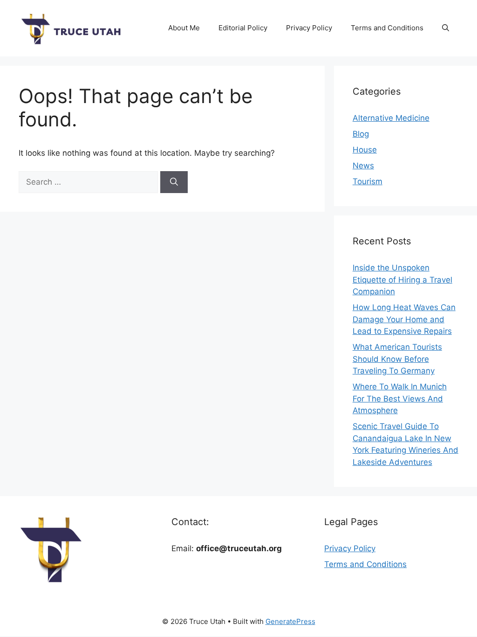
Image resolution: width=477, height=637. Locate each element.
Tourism (367, 181)
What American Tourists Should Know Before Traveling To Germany (397, 358)
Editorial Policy (242, 27)
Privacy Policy (309, 27)
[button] (445, 28)
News (363, 165)
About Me (184, 27)
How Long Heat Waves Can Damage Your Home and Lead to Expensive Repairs (404, 319)
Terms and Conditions (387, 27)
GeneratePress (290, 621)
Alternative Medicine (391, 118)
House (365, 149)
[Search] (174, 182)
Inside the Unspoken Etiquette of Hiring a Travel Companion (402, 279)
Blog (361, 133)
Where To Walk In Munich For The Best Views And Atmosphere (400, 398)
